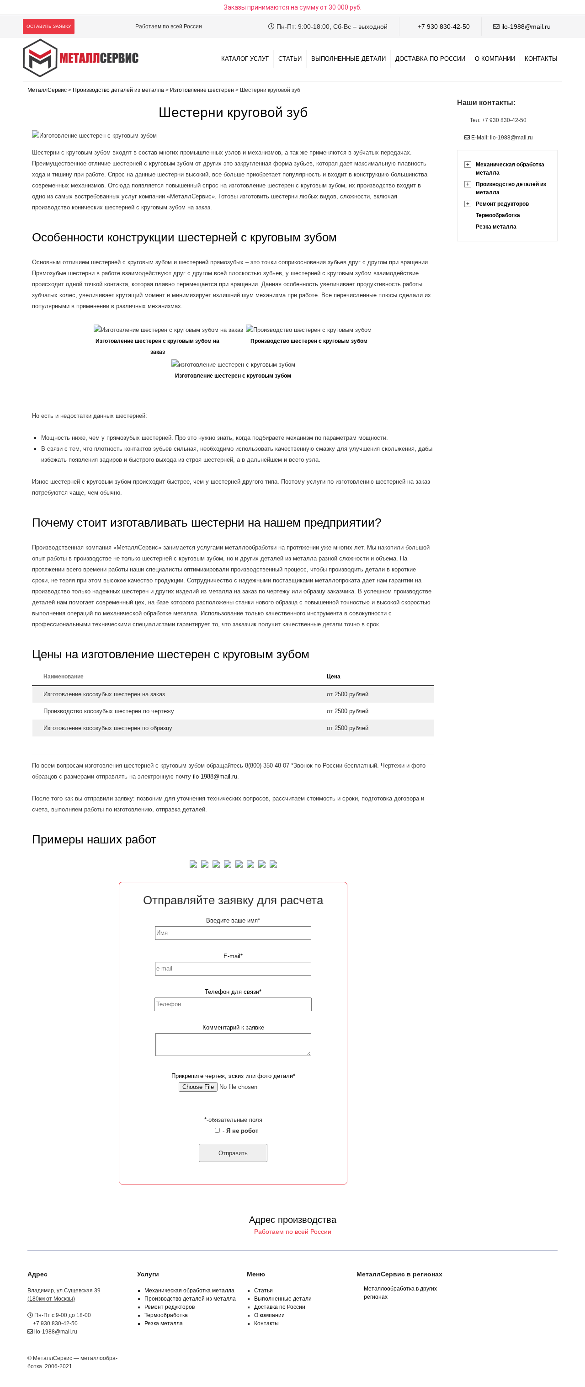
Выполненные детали (348, 58)
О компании (495, 58)
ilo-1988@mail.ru (526, 26)
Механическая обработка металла (510, 168)
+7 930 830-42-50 (444, 26)
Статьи (290, 58)
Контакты (541, 58)
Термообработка (498, 215)
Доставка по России (430, 58)
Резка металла (496, 227)
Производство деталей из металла (511, 188)
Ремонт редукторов (502, 204)
